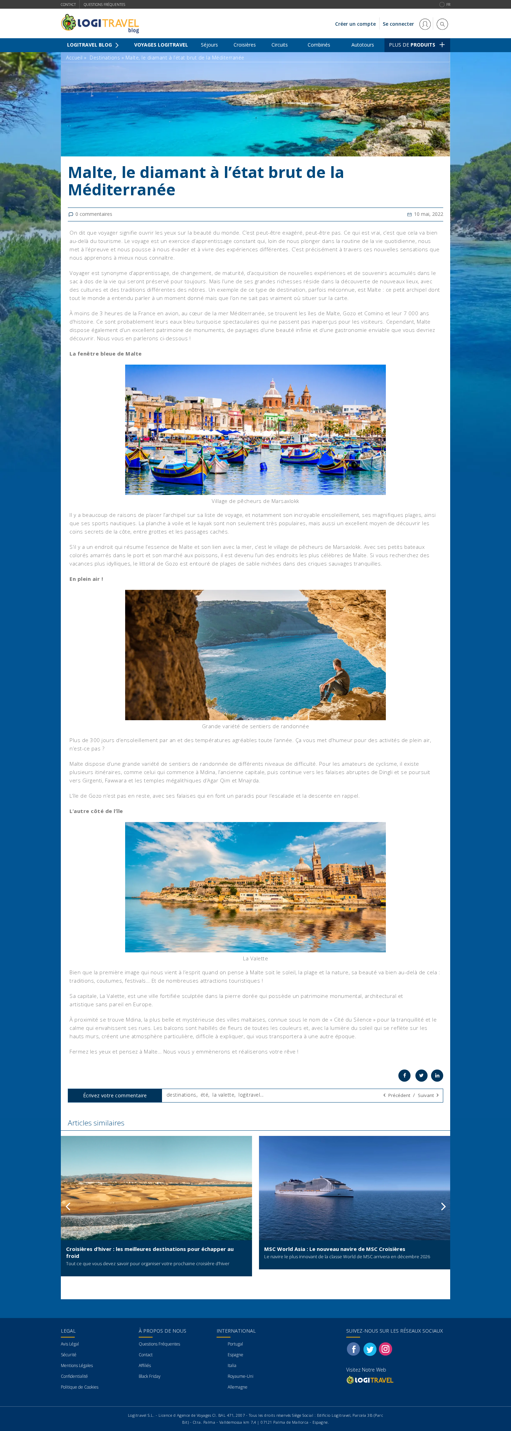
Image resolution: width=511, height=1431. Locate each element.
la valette (223, 1094)
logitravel (249, 1094)
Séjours (209, 44)
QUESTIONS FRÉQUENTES (104, 4)
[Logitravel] (370, 1380)
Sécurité (68, 1355)
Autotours (362, 44)
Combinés (319, 44)
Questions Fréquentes (159, 1344)
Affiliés (145, 1365)
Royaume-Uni (240, 1376)
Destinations (105, 57)
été (205, 1094)
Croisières (245, 44)
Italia (232, 1365)
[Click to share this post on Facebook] (404, 1076)
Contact (68, 4)
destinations (181, 1094)
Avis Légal (70, 1344)
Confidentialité (74, 1376)
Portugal (235, 1344)
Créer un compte (355, 24)
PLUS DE (412, 44)
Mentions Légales (77, 1365)
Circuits (279, 44)
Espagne (235, 1355)
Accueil (74, 57)
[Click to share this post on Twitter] (421, 1076)
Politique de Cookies (79, 1387)
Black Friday (150, 1376)
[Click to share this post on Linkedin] (437, 1076)
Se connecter (399, 24)
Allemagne (238, 1387)
